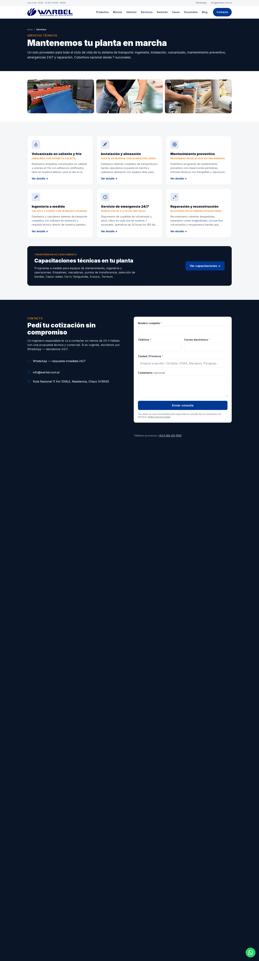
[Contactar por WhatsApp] (250, 952)
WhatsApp (201, 2)
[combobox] (182, 363)
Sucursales (191, 12)
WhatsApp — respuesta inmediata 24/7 (59, 361)
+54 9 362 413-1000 (169, 435)
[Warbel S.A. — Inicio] (50, 12)
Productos (102, 12)
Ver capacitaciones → (205, 266)
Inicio (30, 29)
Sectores (162, 12)
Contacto (222, 12)
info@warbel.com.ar (221, 2)
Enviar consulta (182, 405)
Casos (176, 12)
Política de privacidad (159, 417)
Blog (204, 12)
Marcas (117, 12)
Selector (131, 12)
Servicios (147, 12)
